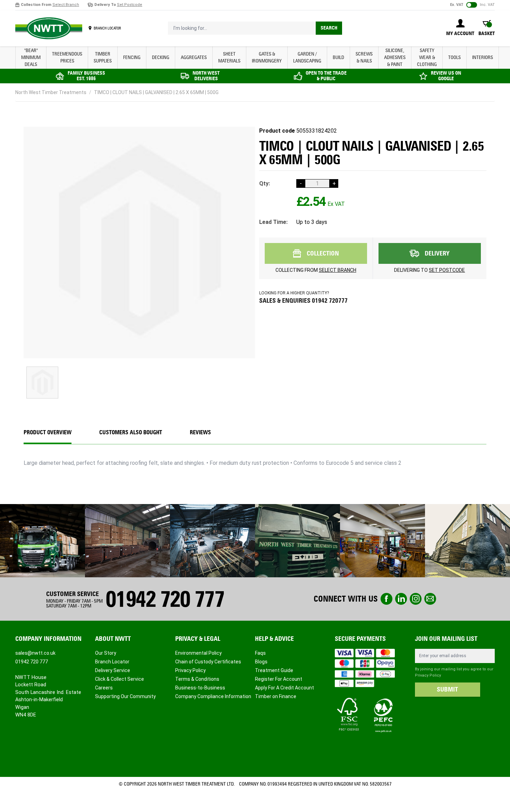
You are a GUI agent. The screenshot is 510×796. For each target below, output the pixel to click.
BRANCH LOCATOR (107, 28)
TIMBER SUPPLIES (103, 57)
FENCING (132, 57)
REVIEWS (200, 432)
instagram (416, 599)
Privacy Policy (190, 670)
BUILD (338, 57)
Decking (160, 57)
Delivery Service (112, 670)
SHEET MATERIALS (229, 57)
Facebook (386, 599)
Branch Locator (112, 661)
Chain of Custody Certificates (208, 661)
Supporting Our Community (125, 696)
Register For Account (278, 679)
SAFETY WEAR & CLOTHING (427, 57)
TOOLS (454, 57)
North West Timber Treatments (50, 92)
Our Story (105, 653)
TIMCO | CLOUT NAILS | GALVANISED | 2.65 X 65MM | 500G (156, 92)
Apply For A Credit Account (284, 687)
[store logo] (48, 28)
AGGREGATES (194, 57)
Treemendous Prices (67, 57)
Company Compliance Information (213, 696)
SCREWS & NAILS (364, 57)
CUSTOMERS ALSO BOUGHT (130, 432)
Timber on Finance (275, 696)
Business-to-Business (200, 687)
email (430, 599)
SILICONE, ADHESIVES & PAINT (395, 57)
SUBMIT (447, 689)
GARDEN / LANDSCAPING (307, 57)
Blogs (261, 661)
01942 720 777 (164, 599)
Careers (104, 687)
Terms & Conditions (197, 679)
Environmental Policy (198, 653)
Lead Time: (273, 222)
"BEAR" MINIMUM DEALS (31, 57)
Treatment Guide (274, 670)
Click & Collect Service (119, 679)
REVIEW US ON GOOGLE (446, 76)
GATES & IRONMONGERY (267, 57)
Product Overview (47, 432)
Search (329, 28)
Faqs (260, 653)
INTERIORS (482, 57)
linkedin (401, 599)
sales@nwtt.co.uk (35, 653)
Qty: (264, 183)
